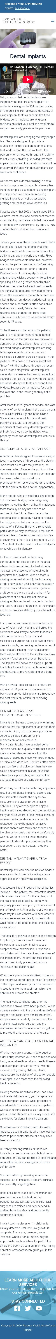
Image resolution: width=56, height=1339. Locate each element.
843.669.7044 (22, 8)
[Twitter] (28, 1308)
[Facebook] (17, 1308)
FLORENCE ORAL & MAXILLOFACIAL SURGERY (18, 21)
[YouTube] (39, 1308)
